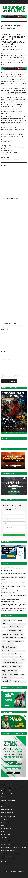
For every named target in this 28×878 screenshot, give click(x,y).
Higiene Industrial (21, 637)
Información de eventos (6, 803)
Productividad (12, 158)
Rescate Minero (22, 659)
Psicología (15, 659)
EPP (11, 634)
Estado (21, 634)
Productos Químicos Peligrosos (8, 657)
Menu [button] (15, 1)
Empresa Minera (15, 631)
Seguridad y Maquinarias (10, 674)
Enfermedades (5, 634)
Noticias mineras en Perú (6, 809)
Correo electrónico (6, 359)
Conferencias (22, 623)
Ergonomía (16, 634)
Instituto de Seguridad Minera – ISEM (9, 788)
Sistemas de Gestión (8, 677)
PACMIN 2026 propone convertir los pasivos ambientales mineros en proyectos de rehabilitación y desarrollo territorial (13, 568)
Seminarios (22, 674)
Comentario (4, 333)
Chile (3, 623)
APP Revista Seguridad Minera (7, 793)
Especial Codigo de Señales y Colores (9, 858)
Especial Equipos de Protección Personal (10, 853)
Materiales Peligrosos (6, 834)
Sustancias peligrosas (20, 677)
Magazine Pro (16, 871)
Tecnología (7, 681)
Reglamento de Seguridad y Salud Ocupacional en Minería (13, 847)
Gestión (3, 831)
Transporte (17, 681)
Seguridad (17, 666)
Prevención (18, 654)
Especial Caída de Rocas (6, 856)
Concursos (9, 623)
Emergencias (4, 825)
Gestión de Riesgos (9, 638)
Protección (18, 657)
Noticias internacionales (6, 806)
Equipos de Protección (6, 828)
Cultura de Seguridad (17, 627)
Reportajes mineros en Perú (7, 812)
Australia (20, 620)
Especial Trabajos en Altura (7, 861)
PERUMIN (10, 654)
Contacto (3, 796)
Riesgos (20, 662)
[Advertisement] (14, 182)
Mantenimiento (10, 643)
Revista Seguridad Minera (14, 9)
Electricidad (4, 631)
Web (2, 366)
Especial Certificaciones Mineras (8, 850)
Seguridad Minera (19, 158)
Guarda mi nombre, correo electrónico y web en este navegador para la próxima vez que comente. (13, 376)
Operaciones (4, 837)
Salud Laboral (6, 666)
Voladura (23, 681)
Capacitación (4, 819)
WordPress (14, 873)
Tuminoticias (9, 873)
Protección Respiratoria (6, 659)
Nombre (3, 351)
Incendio (4, 641)
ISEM (9, 641)
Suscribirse (14, 535)
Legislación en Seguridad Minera (18, 641)
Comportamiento (5, 822)
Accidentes (6, 620)
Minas (8, 157)
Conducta (16, 623)
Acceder (20, 873)
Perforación (4, 654)
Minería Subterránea (8, 651)
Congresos (5, 627)
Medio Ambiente (9, 647)
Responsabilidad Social (9, 662)
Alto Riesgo (14, 620)
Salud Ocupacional (5, 840)
